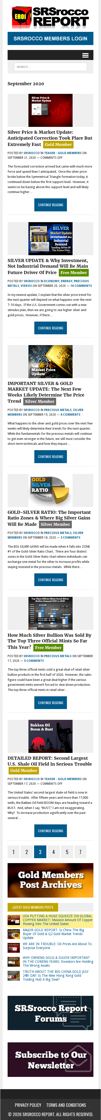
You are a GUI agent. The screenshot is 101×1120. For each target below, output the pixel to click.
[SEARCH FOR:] (50, 66)
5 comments (34, 660)
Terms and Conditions (66, 1105)
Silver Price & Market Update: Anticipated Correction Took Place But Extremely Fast (50, 138)
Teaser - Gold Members (63, 153)
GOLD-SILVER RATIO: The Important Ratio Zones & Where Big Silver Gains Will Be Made (49, 518)
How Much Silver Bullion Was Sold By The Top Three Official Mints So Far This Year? (49, 641)
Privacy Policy (28, 1105)
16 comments (81, 286)
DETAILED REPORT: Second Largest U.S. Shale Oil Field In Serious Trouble (50, 761)
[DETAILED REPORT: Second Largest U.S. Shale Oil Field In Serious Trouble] (50, 749)
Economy (51, 281)
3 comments (70, 537)
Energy (66, 281)
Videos (26, 286)
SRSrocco (32, 153)
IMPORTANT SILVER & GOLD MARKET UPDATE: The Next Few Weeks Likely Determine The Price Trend (46, 392)
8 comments (70, 414)
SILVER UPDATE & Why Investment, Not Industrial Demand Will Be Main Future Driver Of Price (48, 266)
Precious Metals (58, 410)
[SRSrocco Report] (50, 17)
